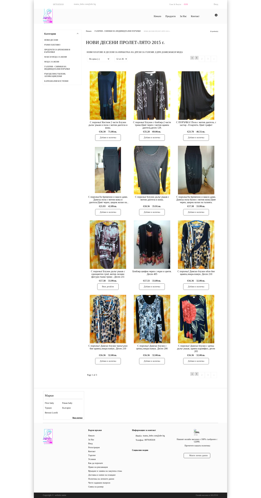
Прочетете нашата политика (197, 446)
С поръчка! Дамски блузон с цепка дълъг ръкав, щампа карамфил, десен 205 (196, 349)
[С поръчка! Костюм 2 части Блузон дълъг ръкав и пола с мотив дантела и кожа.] (108, 95)
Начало (157, 16)
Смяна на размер (95, 487)
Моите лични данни (198, 455)
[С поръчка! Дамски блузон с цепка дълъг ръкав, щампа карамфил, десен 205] (196, 319)
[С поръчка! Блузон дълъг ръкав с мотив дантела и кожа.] (152, 170)
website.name (60, 495)
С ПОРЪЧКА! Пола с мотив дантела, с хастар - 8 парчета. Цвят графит (196, 123)
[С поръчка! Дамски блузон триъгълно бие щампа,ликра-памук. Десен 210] (108, 319)
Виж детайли (108, 286)
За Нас (183, 16)
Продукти (170, 16)
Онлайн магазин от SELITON (207, 495)
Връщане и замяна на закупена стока (105, 471)
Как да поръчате (95, 463)
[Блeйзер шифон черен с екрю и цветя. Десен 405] (152, 244)
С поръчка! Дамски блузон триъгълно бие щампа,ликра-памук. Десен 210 (107, 347)
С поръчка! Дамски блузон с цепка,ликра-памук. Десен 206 (152, 347)
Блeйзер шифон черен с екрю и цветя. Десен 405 (151, 272)
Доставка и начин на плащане (102, 475)
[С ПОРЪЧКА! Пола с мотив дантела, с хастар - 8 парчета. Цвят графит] (196, 95)
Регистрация (94, 447)
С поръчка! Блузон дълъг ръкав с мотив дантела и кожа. (152, 198)
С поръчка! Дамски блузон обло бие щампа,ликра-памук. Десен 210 (196, 272)
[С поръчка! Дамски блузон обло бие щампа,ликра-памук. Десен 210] (196, 244)
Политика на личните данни (101, 479)
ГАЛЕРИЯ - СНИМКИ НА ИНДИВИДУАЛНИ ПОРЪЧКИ (118, 31)
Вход (216, 4)
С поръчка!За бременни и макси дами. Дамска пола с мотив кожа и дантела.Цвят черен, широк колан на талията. (108, 200)
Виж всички (77, 418)
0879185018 (58, 4)
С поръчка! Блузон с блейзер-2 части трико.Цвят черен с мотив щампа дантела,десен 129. (152, 125)
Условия (92, 459)
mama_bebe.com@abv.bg (85, 4)
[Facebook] (133, 456)
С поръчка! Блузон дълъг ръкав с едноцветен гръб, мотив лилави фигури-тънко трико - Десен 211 (108, 274)
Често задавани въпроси (99, 483)
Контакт (195, 16)
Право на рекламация (98, 467)
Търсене (92, 455)
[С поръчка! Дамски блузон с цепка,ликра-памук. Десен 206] (152, 319)
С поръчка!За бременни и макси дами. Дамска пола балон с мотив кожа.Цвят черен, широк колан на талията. (196, 200)
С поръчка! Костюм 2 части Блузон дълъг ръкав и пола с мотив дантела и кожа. (108, 125)
